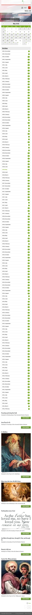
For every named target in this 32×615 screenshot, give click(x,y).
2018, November (6, 153)
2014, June (5, 298)
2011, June (5, 397)
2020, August (5, 95)
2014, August (5, 293)
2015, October (5, 254)
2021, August (5, 62)
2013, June (5, 331)
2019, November (6, 120)
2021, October (5, 56)
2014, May (4, 301)
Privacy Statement (20, 613)
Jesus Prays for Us (5, 422)
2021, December (6, 51)
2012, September (6, 356)
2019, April (5, 139)
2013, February (6, 342)
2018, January (5, 180)
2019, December (6, 117)
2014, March (5, 307)
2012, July (4, 362)
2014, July (4, 296)
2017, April (5, 205)
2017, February (6, 210)
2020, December (6, 84)
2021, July (4, 65)
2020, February (6, 111)
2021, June (5, 67)
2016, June (5, 232)
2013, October (5, 320)
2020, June (5, 100)
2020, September (6, 92)
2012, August (5, 359)
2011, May (4, 400)
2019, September (6, 125)
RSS (30, 603)
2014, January (5, 312)
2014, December (6, 282)
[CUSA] (16, 2)
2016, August (5, 227)
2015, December (6, 249)
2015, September (6, 257)
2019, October (5, 122)
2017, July (4, 197)
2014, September (6, 290)
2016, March (5, 241)
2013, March (5, 340)
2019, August (5, 128)
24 (20, 37)
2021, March (5, 76)
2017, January (5, 213)
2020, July (4, 98)
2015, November (6, 252)
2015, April (5, 271)
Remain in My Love (6, 549)
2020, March (5, 109)
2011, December (6, 381)
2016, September (6, 224)
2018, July (4, 164)
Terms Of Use (28, 613)
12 (28, 103)
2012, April (5, 370)
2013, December (6, 315)
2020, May (4, 103)
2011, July (4, 395)
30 (28, 188)
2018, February (6, 177)
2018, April (5, 172)
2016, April (5, 238)
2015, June (5, 265)
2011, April (4, 403)
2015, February (6, 276)
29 (3, 28)
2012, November (6, 351)
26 (28, 37)
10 (28, 208)
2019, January (5, 147)
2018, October (5, 155)
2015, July (4, 263)
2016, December (6, 216)
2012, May (4, 367)
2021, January (5, 81)
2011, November (6, 384)
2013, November (6, 318)
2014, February (6, 309)
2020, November (6, 87)
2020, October (5, 89)
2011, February (6, 408)
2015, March (5, 274)
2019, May (4, 136)
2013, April (5, 337)
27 (3, 40)
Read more (26, 418)
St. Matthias (4, 432)
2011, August (5, 392)
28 (7, 40)
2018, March (5, 175)
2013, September (6, 323)
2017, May (4, 202)
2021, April (5, 73)
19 (28, 34)
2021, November (6, 54)
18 (24, 34)
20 (3, 37)
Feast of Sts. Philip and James (8, 559)
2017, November (6, 186)
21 (7, 37)
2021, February (6, 78)
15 (11, 34)
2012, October (5, 353)
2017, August (5, 194)
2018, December (6, 150)
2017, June (5, 199)
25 (24, 37)
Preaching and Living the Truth (9, 413)
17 (20, 34)
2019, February (6, 144)
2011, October (5, 386)
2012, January (5, 378)
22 (11, 37)
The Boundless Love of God (8, 511)
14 (7, 34)
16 (16, 34)
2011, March (5, 406)
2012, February (6, 375)
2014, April (5, 304)
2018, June (5, 166)
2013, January (5, 345)
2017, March (5, 208)
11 (28, 219)
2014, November (6, 285)
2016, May (4, 235)
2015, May (4, 268)
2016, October (5, 221)
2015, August (5, 260)
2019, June (5, 133)
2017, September (6, 191)
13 (3, 34)
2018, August (5, 161)
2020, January (5, 114)
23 (16, 37)
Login (25, 7)
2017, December (6, 183)
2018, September (6, 158)
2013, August (5, 326)
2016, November (6, 219)
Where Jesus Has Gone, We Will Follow (11, 481)
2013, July (4, 329)
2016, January (5, 246)
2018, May (4, 169)
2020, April (5, 106)
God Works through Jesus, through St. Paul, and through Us (15, 539)
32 (28, 334)
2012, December (6, 348)
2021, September (6, 59)
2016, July (4, 230)
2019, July (4, 131)
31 (28, 180)
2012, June (5, 364)
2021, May (4, 70)
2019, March (5, 142)
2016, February (6, 243)
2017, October (5, 188)
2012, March (5, 373)
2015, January (5, 279)
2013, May (4, 334)
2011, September (6, 389)
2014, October (5, 287)
